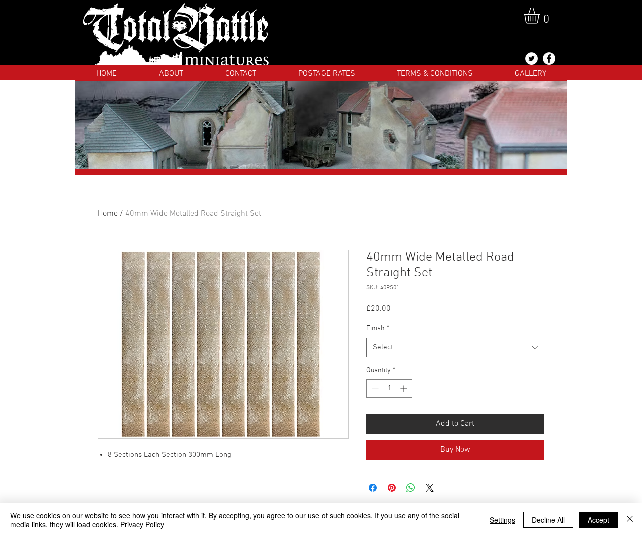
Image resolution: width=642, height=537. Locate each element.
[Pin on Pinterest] (392, 488)
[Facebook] (549, 58)
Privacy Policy (142, 524)
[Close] (630, 520)
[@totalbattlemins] (531, 58)
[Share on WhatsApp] (411, 488)
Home (108, 214)
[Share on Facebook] (373, 488)
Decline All (548, 520)
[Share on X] (430, 488)
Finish (377, 328)
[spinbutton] (389, 388)
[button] (541, 16)
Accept (598, 520)
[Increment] (404, 388)
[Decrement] (374, 388)
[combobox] (455, 347)
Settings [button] (502, 520)
